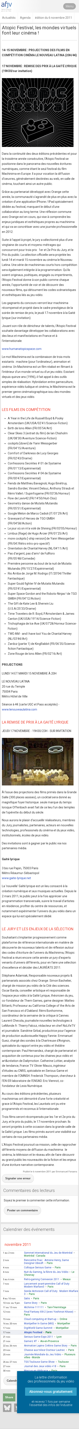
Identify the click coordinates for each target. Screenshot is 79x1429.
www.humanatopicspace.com (22, 349)
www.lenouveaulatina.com (19, 709)
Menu (70, 6)
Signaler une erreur (18, 1178)
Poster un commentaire (22, 1210)
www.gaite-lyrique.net (16, 878)
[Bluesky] (7, 1408)
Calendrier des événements (29, 1229)
